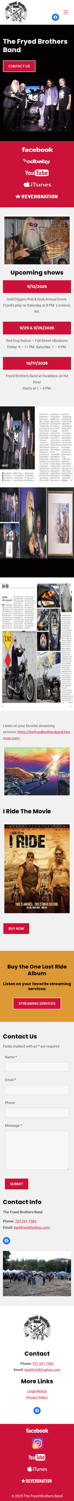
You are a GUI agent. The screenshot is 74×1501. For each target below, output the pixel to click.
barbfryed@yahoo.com (32, 1227)
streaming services (37, 1003)
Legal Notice (37, 1391)
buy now (16, 929)
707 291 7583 (25, 1221)
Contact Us (19, 66)
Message (13, 1125)
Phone (10, 1103)
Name (11, 1057)
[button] (66, 12)
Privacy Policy (37, 1397)
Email (10, 1080)
